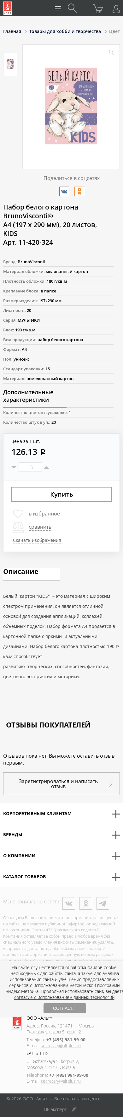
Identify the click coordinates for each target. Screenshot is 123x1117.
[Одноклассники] (79, 191)
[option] (10, 64)
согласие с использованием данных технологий (64, 997)
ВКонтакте (68, 903)
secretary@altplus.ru (61, 1046)
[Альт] (7, 8)
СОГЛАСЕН (65, 1008)
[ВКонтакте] (64, 191)
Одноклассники (85, 903)
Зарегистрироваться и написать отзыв (58, 784)
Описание (20, 572)
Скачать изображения (37, 540)
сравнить (40, 526)
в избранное (44, 513)
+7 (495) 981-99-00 (65, 1040)
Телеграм (103, 903)
